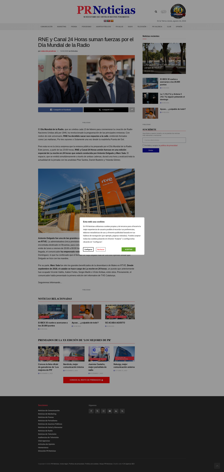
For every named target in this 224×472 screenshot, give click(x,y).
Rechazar (100, 249)
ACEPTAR (128, 249)
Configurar (88, 249)
